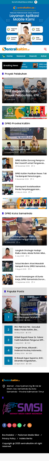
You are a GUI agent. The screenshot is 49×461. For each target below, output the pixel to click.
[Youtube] (14, 425)
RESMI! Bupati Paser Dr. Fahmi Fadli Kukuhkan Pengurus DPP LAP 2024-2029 (28, 338)
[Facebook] (4, 425)
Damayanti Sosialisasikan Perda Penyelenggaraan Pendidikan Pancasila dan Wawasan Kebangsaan (28, 188)
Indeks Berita (25, 438)
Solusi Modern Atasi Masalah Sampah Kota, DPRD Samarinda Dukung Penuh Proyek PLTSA (30, 265)
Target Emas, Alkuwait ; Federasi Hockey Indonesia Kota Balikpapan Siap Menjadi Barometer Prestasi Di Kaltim (29, 349)
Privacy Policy (9, 438)
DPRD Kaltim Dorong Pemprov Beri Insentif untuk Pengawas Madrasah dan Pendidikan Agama (30, 161)
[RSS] (29, 425)
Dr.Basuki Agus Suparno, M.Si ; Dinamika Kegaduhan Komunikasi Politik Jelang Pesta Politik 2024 (29, 359)
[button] (45, 49)
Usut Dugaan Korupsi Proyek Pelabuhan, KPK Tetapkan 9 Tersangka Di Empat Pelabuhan (23, 93)
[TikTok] (24, 425)
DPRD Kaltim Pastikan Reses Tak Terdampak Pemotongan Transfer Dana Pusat (31, 175)
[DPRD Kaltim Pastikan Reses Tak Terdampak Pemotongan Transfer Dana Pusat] (7, 176)
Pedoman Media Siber (28, 435)
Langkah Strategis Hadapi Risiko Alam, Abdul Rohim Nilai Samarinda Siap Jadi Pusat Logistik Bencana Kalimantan (30, 252)
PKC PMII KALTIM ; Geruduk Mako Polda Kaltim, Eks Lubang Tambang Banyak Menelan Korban (27, 328)
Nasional (8, 87)
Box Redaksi (8, 435)
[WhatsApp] (19, 425)
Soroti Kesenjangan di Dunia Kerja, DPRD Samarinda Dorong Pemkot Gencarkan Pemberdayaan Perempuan (30, 278)
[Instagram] (9, 425)
